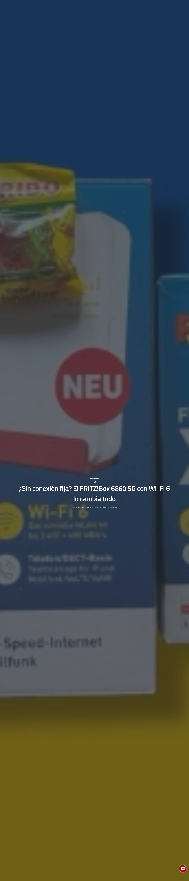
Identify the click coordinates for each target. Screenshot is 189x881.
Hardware (94, 479)
